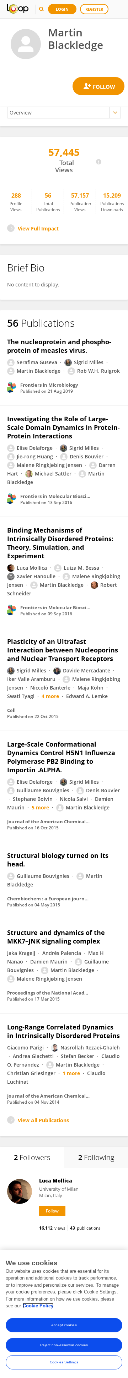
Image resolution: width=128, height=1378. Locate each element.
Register (94, 9)
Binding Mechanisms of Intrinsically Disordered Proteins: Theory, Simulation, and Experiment (60, 543)
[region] (64, 1314)
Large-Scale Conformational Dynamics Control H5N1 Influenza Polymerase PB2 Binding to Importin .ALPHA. (61, 757)
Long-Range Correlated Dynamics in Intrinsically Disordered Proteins (63, 1031)
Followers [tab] (32, 1157)
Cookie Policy (38, 1305)
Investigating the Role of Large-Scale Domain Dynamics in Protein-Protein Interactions (63, 427)
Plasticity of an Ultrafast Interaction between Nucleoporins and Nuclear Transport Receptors (62, 650)
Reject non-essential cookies (64, 1345)
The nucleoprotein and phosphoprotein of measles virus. (59, 346)
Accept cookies (63, 1325)
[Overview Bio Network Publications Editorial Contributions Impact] (64, 112)
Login (62, 9)
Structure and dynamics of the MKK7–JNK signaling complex (56, 936)
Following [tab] (96, 1157)
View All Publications (43, 1120)
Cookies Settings (64, 1362)
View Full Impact (38, 228)
